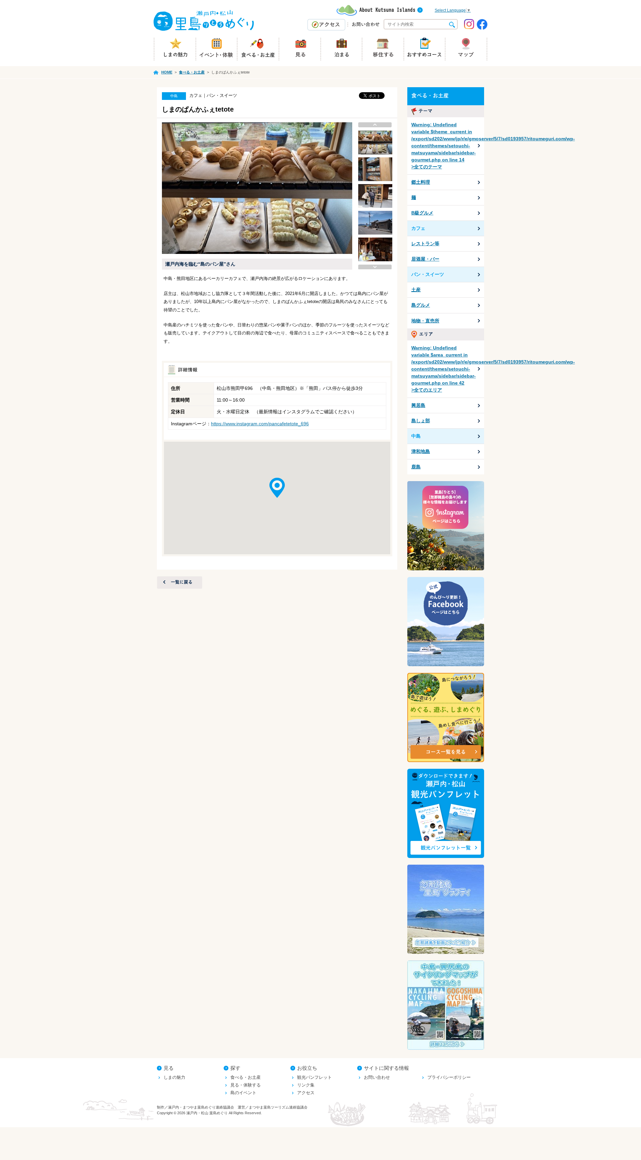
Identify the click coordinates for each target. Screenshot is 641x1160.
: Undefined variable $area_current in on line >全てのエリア (447, 369)
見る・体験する (245, 1085)
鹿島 (416, 466)
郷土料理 (420, 182)
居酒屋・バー (425, 259)
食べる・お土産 (245, 1077)
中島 (416, 436)
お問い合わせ (377, 1077)
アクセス (305, 1092)
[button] (277, 488)
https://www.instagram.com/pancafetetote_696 (260, 423)
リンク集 (305, 1085)
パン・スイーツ (427, 274)
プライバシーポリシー (449, 1077)
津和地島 (420, 451)
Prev (375, 124)
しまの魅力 (174, 1077)
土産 (416, 289)
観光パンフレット (314, 1077)
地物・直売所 (425, 320)
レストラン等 (425, 243)
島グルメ (420, 305)
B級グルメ (422, 212)
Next (375, 267)
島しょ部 (420, 420)
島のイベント (243, 1092)
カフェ (418, 228)
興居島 (418, 405)
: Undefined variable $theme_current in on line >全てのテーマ (447, 145)
